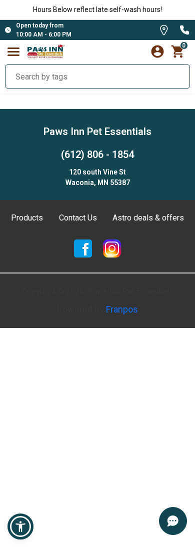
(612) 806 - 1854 (97, 154)
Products (27, 217)
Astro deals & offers (148, 217)
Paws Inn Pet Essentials (98, 132)
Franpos (122, 309)
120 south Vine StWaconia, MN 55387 (98, 177)
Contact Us (78, 217)
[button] (20, 526)
